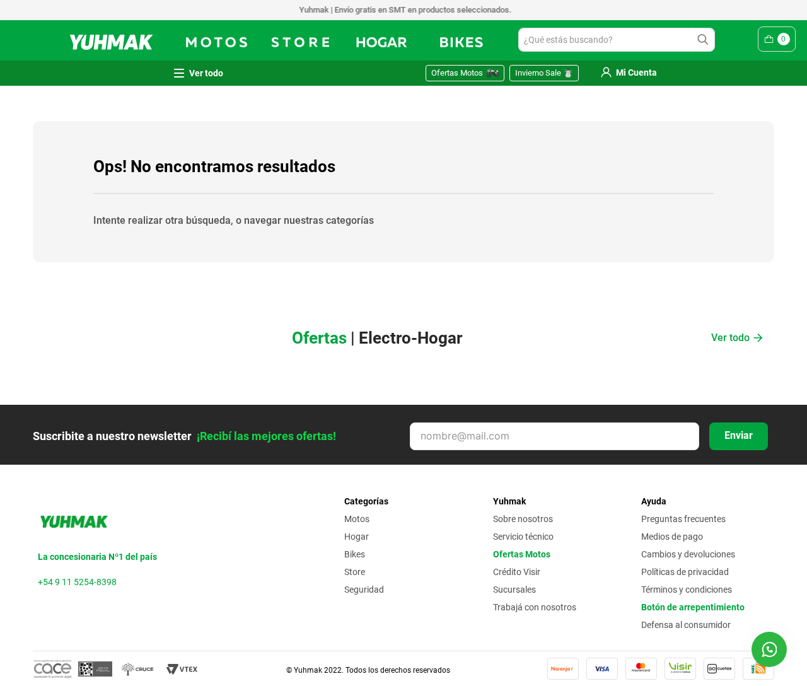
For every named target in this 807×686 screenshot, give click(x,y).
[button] (769, 649)
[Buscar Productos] (705, 39)
